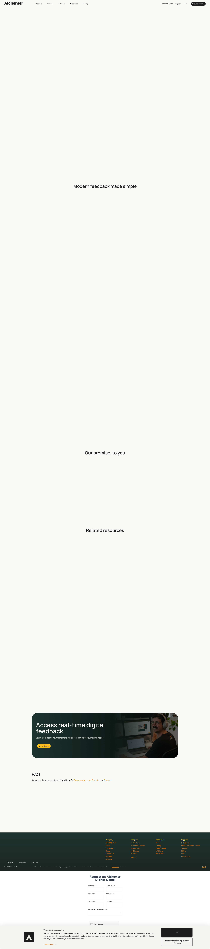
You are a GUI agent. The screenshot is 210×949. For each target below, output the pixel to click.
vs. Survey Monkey (138, 846)
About (108, 846)
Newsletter (160, 854)
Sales (183, 854)
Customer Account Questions (87, 780)
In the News (110, 848)
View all (133, 857)
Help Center (185, 843)
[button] (40, 3)
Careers (108, 851)
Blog (157, 843)
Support (107, 780)
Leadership (110, 854)
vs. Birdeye (135, 851)
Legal (204, 867)
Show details (48, 945)
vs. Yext (133, 854)
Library (158, 846)
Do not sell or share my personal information (176, 942)
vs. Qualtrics (135, 843)
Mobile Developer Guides (190, 846)
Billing (183, 851)
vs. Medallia (135, 848)
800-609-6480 (111, 843)
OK (177, 932)
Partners (109, 856)
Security (109, 859)
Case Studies (161, 848)
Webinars (159, 851)
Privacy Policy (115, 867)
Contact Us (185, 856)
